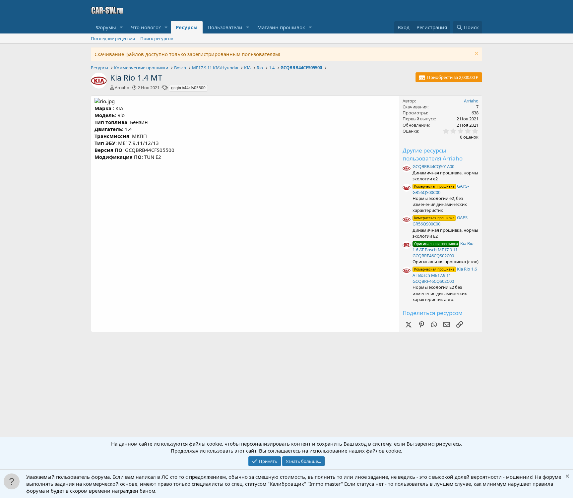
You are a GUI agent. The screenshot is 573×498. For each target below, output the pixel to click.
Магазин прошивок (281, 27)
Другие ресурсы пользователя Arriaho (433, 154)
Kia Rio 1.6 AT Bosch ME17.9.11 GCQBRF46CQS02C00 (443, 249)
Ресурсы (187, 27)
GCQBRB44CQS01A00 (433, 166)
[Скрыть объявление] (475, 54)
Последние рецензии (113, 38)
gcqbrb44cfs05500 (188, 88)
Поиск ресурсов (156, 38)
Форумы (106, 27)
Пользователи (225, 27)
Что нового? (146, 27)
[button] (121, 27)
